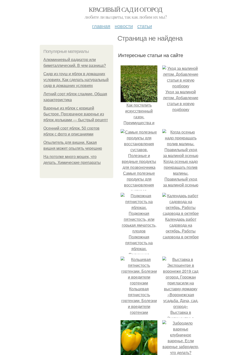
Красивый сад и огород (125, 9)
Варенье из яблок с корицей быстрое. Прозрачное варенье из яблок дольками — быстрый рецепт (75, 114)
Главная (101, 25)
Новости (124, 25)
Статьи (144, 25)
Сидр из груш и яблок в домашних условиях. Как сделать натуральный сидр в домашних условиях (76, 80)
